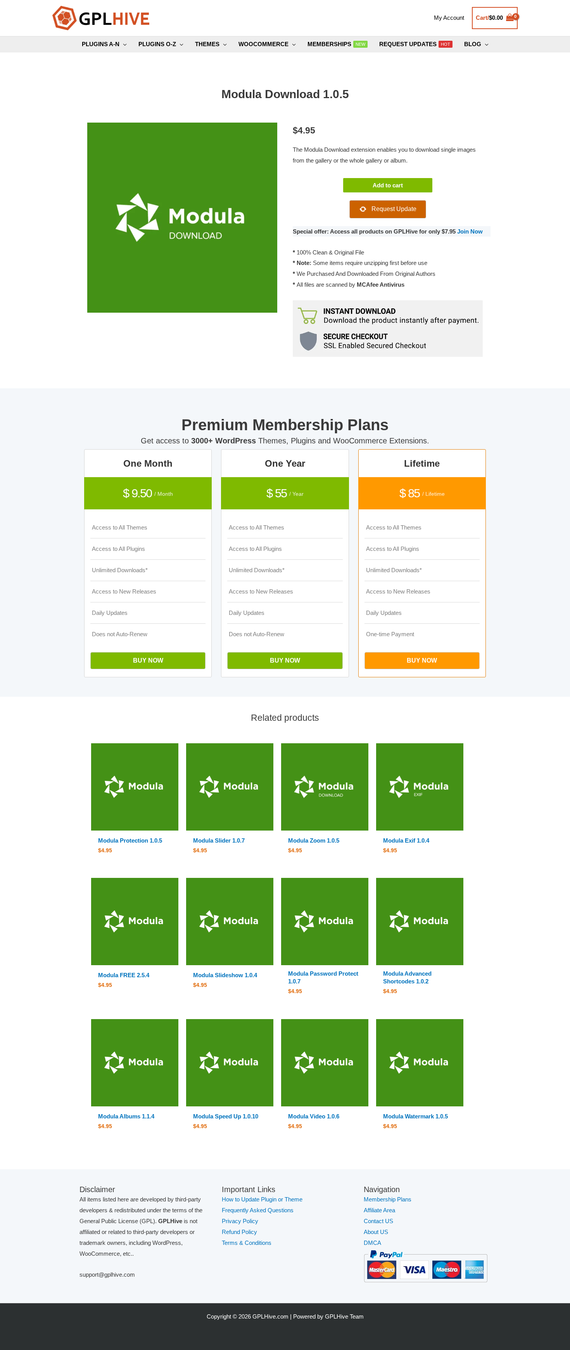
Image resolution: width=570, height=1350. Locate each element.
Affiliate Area (379, 1210)
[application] (123, 44)
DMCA (372, 1242)
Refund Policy (239, 1232)
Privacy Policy (240, 1221)
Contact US (378, 1221)
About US (376, 1232)
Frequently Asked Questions (258, 1210)
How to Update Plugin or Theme (262, 1199)
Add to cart (388, 185)
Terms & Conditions (246, 1242)
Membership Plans (387, 1199)
